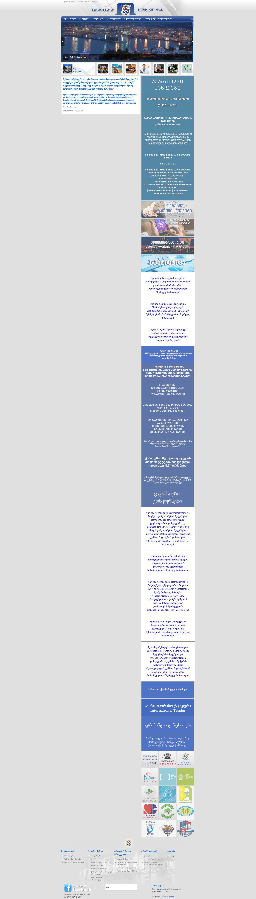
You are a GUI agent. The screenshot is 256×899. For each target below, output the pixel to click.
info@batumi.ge (167, 896)
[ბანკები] (131, 69)
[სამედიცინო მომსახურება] (145, 69)
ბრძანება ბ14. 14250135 (73, 111)
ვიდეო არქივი (83, 2)
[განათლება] (159, 69)
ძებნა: (108, 887)
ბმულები (94, 2)
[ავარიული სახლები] (187, 69)
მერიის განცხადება (70, 107)
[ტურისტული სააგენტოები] (117, 69)
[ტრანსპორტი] (103, 69)
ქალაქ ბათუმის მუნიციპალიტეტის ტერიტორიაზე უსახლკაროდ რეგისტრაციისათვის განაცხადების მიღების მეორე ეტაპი (168, 334)
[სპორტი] (173, 69)
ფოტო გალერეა (70, 2)
